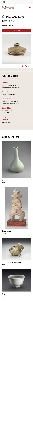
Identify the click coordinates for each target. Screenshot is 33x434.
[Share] (22, 66)
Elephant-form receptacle (12, 262)
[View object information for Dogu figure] (16, 207)
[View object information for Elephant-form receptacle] (16, 248)
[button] (29, 2)
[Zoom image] (26, 66)
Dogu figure (6, 231)
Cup (3, 294)
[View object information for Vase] (16, 159)
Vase (4, 180)
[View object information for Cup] (16, 280)
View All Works (16, 30)
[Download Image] (29, 66)
